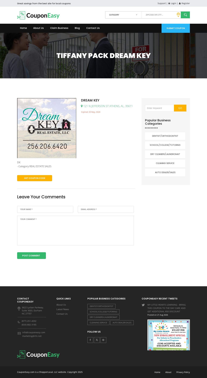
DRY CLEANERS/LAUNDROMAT (165, 154)
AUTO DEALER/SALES (165, 172)
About (168, 372)
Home (23, 28)
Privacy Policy (183, 372)
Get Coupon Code (34, 178)
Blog (77, 28)
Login (173, 3)
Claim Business (59, 28)
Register (185, 3)
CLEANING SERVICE (165, 163)
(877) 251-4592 (29, 321)
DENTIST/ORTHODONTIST (165, 135)
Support (162, 3)
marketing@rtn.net (32, 336)
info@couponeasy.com (33, 332)
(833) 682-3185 (29, 324)
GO (180, 108)
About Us (38, 28)
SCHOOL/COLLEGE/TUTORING (165, 145)
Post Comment (31, 255)
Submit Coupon (176, 28)
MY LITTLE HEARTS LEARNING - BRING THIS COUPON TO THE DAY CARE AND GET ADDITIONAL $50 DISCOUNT (166, 309)
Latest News (62, 309)
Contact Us (93, 28)
